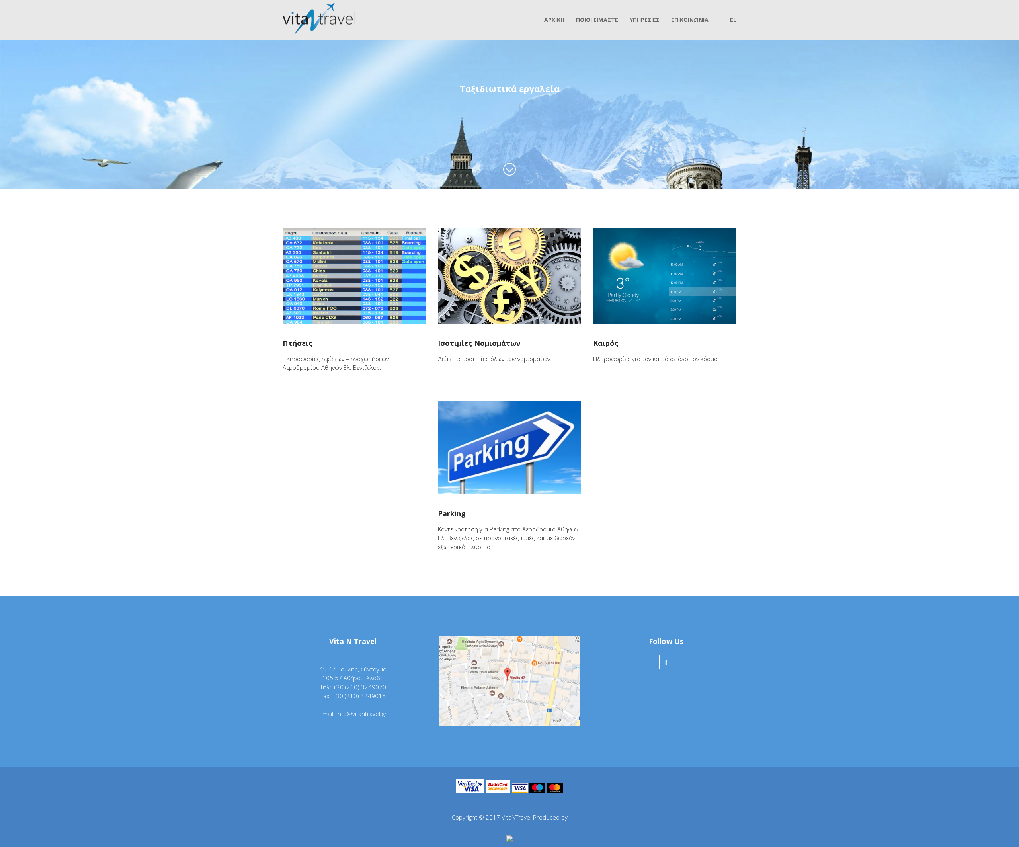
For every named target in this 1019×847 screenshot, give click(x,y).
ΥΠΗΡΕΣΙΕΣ (645, 19)
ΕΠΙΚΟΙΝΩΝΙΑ (690, 19)
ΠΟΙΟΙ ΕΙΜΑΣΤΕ (597, 19)
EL (733, 19)
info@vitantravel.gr (361, 714)
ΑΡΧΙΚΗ (554, 19)
